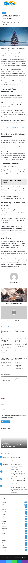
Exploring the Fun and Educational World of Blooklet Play (18, 459)
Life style (4, 519)
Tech (3, 504)
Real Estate (5, 523)
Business (4, 509)
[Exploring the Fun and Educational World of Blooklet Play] (5, 459)
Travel (3, 533)
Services (4, 540)
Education (4, 528)
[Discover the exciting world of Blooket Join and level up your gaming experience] (5, 481)
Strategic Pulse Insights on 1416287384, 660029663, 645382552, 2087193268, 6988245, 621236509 (7, 361)
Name (3, 398)
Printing (4, 550)
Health (3, 514)
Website (3, 409)
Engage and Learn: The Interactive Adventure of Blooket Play (17, 466)
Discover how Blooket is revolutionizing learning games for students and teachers (18, 473)
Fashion (4, 521)
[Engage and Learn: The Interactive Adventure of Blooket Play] (5, 466)
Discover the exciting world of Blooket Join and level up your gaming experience (18, 480)
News (3, 538)
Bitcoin (4, 542)
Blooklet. (24, 557)
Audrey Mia (6, 22)
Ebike (3, 530)
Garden (4, 526)
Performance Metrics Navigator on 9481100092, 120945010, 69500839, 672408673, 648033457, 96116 (7, 342)
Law (3, 535)
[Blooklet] (9, 3)
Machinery (4, 547)
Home (3, 10)
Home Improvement (7, 511)
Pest (3, 545)
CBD (3, 516)
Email (2, 404)
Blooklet (8, 10)
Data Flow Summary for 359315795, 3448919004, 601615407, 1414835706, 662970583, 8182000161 (21, 341)
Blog (3, 507)
